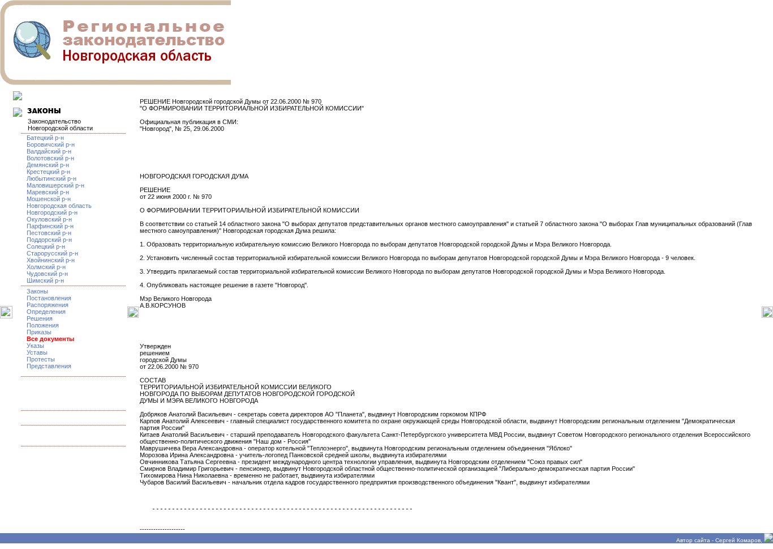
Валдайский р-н (49, 151)
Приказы (39, 332)
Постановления (49, 298)
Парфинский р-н (50, 226)
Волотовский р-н (50, 158)
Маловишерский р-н (55, 185)
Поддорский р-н (49, 239)
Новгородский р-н (52, 212)
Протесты (41, 359)
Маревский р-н (48, 192)
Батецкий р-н (45, 137)
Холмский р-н (46, 266)
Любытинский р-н (51, 178)
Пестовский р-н (49, 232)
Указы (35, 345)
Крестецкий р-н (48, 171)
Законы (37, 291)
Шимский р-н (45, 280)
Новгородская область (59, 205)
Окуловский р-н (49, 219)
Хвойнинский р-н (51, 260)
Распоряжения (47, 304)
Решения (40, 318)
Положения (43, 325)
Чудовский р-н (47, 273)
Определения (46, 311)
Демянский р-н (48, 164)
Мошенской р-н (49, 198)
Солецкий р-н (46, 246)
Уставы (37, 352)
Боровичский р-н (51, 144)
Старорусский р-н (52, 253)
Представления (49, 366)
